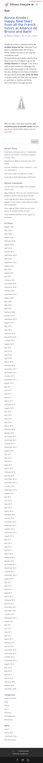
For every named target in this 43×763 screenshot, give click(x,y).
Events (6, 705)
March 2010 (8, 678)
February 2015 (9, 472)
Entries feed (8, 733)
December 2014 (10, 479)
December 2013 (10, 522)
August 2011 (9, 621)
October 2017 (9, 376)
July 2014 (7, 497)
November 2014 (10, 483)
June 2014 (8, 500)
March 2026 (8, 237)
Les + (6, 709)
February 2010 (9, 682)
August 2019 (9, 323)
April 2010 (8, 675)
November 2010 (10, 653)
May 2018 (8, 355)
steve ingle (8, 199)
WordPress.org (9, 740)
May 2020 (8, 305)
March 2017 (8, 401)
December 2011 (10, 607)
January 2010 (9, 685)
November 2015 (10, 440)
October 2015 (9, 443)
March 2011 (8, 639)
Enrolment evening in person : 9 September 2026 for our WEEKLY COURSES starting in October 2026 (20, 155)
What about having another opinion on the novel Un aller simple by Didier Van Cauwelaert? (21, 202)
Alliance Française (13, 36)
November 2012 (10, 568)
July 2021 (7, 276)
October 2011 (9, 614)
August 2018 (9, 344)
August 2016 (9, 408)
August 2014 (9, 493)
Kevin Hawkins (9, 214)
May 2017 (8, 394)
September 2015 (10, 447)
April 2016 (8, 422)
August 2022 (9, 266)
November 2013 (10, 525)
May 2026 (8, 230)
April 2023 (8, 259)
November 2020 (10, 287)
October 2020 (9, 291)
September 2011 (10, 618)
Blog (35, 36)
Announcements (10, 698)
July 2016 (7, 411)
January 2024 (9, 251)
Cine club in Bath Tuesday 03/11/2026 (18, 174)
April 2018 (8, 358)
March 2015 (8, 468)
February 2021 (9, 280)
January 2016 (9, 433)
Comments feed (10, 736)
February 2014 (9, 515)
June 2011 (8, 628)
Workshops (8, 720)
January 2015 (9, 476)
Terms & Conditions (20, 754)
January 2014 (9, 518)
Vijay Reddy (8, 193)
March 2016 (8, 426)
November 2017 (10, 372)
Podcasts (7, 712)
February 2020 (9, 312)
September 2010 (10, 660)
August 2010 (9, 664)
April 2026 (8, 234)
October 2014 (9, 486)
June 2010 (8, 667)
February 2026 (9, 241)
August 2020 (9, 298)
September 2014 (10, 490)
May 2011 (8, 632)
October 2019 (9, 316)
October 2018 (9, 340)
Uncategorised (9, 716)
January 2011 (9, 646)
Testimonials (23, 751)
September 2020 (10, 294)
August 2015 (9, 451)
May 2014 (8, 504)
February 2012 (9, 600)
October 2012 (9, 571)
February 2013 (9, 557)
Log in (6, 729)
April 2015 (8, 465)
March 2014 (8, 511)
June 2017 (8, 390)
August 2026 (9, 227)
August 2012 (9, 579)
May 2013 (8, 547)
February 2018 (9, 365)
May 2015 (8, 461)
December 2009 (10, 689)
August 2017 (9, 383)
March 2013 (8, 554)
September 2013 (10, 532)
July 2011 (7, 625)
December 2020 (10, 284)
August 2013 (9, 536)
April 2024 (8, 248)
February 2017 (9, 404)
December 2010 (10, 650)
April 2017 (8, 397)
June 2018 (8, 351)
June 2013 (8, 543)
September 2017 (10, 379)
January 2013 (9, 561)
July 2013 (7, 539)
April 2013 (8, 550)
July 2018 (7, 348)
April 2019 (8, 330)
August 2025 (9, 244)
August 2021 (9, 273)
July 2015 (7, 454)
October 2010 (9, 657)
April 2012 (8, 593)
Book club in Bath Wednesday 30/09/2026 (20, 177)
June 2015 (8, 458)
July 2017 (7, 387)
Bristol (39, 1)
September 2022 (10, 262)
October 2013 (9, 529)
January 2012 (9, 603)
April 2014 (8, 508)
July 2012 (7, 582)
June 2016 (8, 415)
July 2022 (7, 269)
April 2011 (8, 636)
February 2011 (9, 643)
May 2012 (8, 589)
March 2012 (8, 596)
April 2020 (8, 308)
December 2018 (10, 337)
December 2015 (10, 436)
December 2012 (10, 564)
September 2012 (10, 575)
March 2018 (8, 362)
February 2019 (9, 333)
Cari (5, 186)
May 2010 (8, 671)
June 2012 (8, 586)
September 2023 (10, 255)
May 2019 (8, 326)
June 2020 (8, 301)
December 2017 (10, 369)
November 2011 (10, 611)
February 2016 (9, 429)
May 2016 (8, 419)
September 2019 (10, 319)
